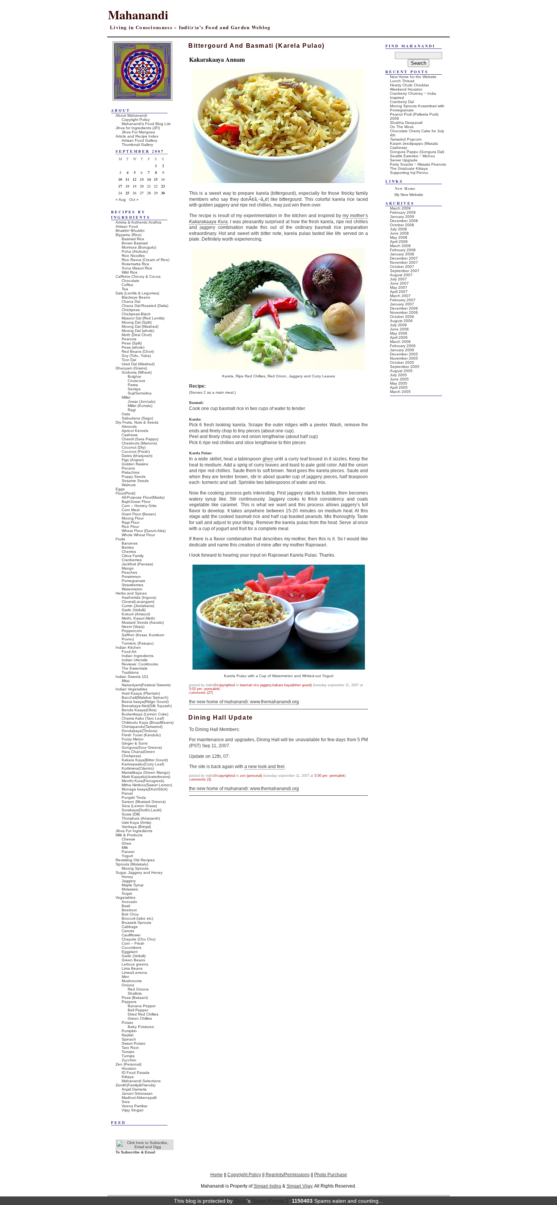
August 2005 (401, 371)
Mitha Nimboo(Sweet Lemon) (147, 785)
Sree (126, 1102)
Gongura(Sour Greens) (142, 747)
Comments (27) (201, 693)
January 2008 (402, 254)
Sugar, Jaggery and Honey (139, 872)
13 (142, 179)
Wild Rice (130, 272)
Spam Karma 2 (270, 1201)
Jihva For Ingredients (134, 831)
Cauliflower (131, 935)
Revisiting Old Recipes (135, 860)
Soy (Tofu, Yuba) (136, 356)
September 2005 (404, 367)
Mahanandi (138, 14)
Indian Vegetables (131, 689)
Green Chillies (140, 1018)
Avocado (129, 902)
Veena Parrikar (134, 1106)
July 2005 (398, 375)
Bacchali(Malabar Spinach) (145, 697)
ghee (268, 459)
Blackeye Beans (136, 297)
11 (127, 179)
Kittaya (128, 1077)
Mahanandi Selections (141, 1081)
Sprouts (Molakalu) (132, 864)
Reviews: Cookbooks (140, 664)
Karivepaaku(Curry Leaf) (143, 764)
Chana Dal (131, 301)
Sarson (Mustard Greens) (144, 802)
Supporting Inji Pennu (409, 173)
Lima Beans (132, 968)
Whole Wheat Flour (138, 535)
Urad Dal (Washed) (138, 364)
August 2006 (401, 321)
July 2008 (398, 229)
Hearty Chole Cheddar (409, 85)
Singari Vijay (299, 1185)
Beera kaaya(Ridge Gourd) (145, 702)
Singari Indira (267, 1185)
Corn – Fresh (133, 943)
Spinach (129, 1039)
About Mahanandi (131, 115)
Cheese (128, 839)
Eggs (120, 489)
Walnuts (129, 485)
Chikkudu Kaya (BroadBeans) (148, 722)
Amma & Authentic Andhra (138, 222)
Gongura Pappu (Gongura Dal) (417, 152)
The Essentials (134, 668)
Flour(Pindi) (125, 493)
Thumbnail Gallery (137, 144)
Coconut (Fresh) (136, 451)
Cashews (130, 435)
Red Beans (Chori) (138, 351)
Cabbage (130, 927)
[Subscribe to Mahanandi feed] (145, 1147)
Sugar (127, 893)
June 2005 (399, 379)
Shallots (135, 993)
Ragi (132, 410)
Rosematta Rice (135, 264)
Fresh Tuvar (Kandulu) (141, 735)
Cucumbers (131, 947)
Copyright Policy (136, 119)
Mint (125, 977)
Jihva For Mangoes (138, 132)
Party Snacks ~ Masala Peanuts (418, 164)
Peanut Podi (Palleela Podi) (414, 114)
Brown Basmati (135, 243)
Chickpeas (131, 310)
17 (120, 186)
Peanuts (129, 339)
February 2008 (403, 250)
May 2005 (398, 383)
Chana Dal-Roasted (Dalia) (145, 306)
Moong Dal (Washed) (140, 326)
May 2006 (398, 333)
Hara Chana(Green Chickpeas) (138, 754)
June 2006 (399, 329)
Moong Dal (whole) (138, 331)
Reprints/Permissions (288, 1174)
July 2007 (398, 279)
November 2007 (404, 262)
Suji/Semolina (140, 393)
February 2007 (403, 300)
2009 (394, 118)
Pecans (128, 468)
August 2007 (401, 275)
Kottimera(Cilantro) (138, 768)
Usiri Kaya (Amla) (136, 822)
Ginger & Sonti (134, 743)
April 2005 (399, 387)
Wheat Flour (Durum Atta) (144, 531)
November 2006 (404, 312)
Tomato (128, 1052)
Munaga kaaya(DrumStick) (144, 789)
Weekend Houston (406, 89)
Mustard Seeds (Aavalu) (143, 622)
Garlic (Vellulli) (134, 610)
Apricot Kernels (135, 431)
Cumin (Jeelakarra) (138, 606)
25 (127, 193)
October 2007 (402, 266)
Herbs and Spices (131, 593)
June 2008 (399, 233)
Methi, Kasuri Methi (138, 618)
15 (156, 179)
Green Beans (133, 960)
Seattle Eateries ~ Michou (412, 156)
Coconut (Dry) (134, 447)
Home (216, 1174)
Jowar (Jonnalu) (141, 401)
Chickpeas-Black (136, 314)
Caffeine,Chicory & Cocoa (138, 276)
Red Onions (138, 989)
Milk (125, 847)
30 (163, 193)
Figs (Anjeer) (133, 460)
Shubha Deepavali (406, 123)
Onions (128, 985)
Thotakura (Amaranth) (141, 818)
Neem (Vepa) (133, 626)
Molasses (130, 889)
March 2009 (400, 208)
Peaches (129, 572)
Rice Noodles (133, 256)
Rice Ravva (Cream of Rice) (145, 260)
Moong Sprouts (135, 868)
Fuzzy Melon (133, 739)
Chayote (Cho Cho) (138, 939)
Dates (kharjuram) (137, 456)
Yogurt (127, 856)
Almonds (129, 426)
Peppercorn (132, 631)
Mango (128, 568)
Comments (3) (200, 779)
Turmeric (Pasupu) (137, 643)
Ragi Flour (130, 522)
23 (163, 186)
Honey (127, 877)
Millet (126, 397)
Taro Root (130, 1047)
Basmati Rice (249, 685)
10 (120, 179)
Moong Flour (133, 518)
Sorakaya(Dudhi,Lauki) (141, 810)
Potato (127, 1022)
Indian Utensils (134, 660)
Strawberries (132, 585)
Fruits (120, 539)
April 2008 (399, 241)
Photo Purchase (330, 1174)
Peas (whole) (133, 347)
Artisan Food (127, 226)
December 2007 (404, 258)
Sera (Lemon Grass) (139, 806)
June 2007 (399, 283)
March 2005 (400, 392)
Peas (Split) (132, 343)
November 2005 (404, 358)
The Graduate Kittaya (409, 168)
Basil (126, 906)
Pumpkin (129, 1031)
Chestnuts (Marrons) (139, 443)
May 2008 (398, 237)
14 (149, 179)
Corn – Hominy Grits (139, 506)
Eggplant (130, 952)
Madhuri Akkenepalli (139, 1097)
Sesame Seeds (135, 481)
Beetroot (129, 910)
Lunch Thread (402, 81)
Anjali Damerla (134, 1089)
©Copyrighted (224, 685)
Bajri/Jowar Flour (136, 501)
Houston (129, 1068)
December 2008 (404, 221)
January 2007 (402, 304)
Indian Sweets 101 (132, 676)
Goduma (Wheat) (137, 372)
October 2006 (402, 317)
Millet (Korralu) (140, 406)
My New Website (408, 194)
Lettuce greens (135, 964)
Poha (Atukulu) (135, 251)
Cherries (129, 551)
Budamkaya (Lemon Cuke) (145, 714)
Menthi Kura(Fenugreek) (143, 781)
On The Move (402, 127)
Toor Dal (129, 360)
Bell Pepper (138, 1010)
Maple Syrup (133, 885)
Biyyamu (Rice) (128, 235)
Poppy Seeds (134, 476)
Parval (127, 793)
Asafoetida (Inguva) (139, 597)
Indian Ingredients (137, 656)
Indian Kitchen (128, 647)
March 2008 (400, 246)
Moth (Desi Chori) (137, 335)
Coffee (127, 285)
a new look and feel (264, 766)
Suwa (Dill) (131, 814)
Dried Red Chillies (143, 1014)
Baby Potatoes (141, 1027)
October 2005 (402, 362)
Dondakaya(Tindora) (139, 731)
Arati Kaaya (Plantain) (141, 693)
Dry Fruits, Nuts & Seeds (137, 422)
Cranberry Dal (402, 102)
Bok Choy (130, 914)
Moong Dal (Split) (137, 322)
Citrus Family (133, 556)
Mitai (126, 681)
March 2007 (400, 296)
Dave (240, 1201)
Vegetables (125, 897)
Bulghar (134, 376)
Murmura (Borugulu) (139, 247)
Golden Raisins (135, 464)
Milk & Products (129, 835)
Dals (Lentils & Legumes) (137, 293)
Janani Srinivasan (137, 1093)
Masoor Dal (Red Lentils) (143, 318)
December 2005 (404, 354)
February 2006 (403, 346)
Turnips (128, 1056)
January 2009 (402, 216)
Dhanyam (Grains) (131, 368)
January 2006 (402, 350)
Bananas (130, 543)
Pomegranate (134, 581)
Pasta (133, 385)
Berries (128, 547)
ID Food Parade (136, 1072)
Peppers (129, 1002)
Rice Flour (130, 526)
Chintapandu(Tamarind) (142, 727)
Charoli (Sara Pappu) (140, 439)
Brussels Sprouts (136, 922)
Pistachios (130, 472)
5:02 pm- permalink (204, 689)
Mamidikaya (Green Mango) (146, 772)
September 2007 (404, 271)
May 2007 (398, 287)
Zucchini (129, 1060)
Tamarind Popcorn (406, 139)
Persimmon (131, 576)
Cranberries (132, 560)
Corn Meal (130, 510)
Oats (126, 414)
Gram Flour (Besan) (139, 514)
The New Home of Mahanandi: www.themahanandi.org (244, 701)
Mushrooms (132, 981)
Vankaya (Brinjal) (136, 827)
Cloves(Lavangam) (138, 601)
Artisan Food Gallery (139, 140)
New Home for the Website (413, 77)
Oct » (134, 199)
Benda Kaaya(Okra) (139, 710)
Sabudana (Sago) (137, 418)
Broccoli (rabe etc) (137, 918)
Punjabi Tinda (134, 797)
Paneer (128, 852)
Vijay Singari (132, 1110)
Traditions (130, 672)
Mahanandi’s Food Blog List (146, 124)
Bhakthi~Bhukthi (130, 230)
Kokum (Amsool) (136, 614)
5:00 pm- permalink (329, 776)
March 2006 (400, 342)
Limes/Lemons (134, 972)
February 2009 (403, 212)
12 (134, 179)
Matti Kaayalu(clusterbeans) (146, 777)
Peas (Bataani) (135, 997)
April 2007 (399, 292)
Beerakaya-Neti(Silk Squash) (147, 706)
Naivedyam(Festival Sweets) (146, 685)
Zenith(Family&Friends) (135, 1085)
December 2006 (404, 308)
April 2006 (399, 337)
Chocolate (130, 281)
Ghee (126, 843)
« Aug (121, 199)
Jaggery (265, 685)
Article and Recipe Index (137, 136)
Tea (125, 289)
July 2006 (398, 325)
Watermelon (132, 589)
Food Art (129, 651)
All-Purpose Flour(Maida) (143, 497)
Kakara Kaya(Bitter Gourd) (292, 685)
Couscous (136, 381)
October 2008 (402, 225)
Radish (128, 1035)
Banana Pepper (142, 1006)
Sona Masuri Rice (137, 268)
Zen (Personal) (251, 776)
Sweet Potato (134, 1043)
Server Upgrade (404, 160)
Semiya (134, 389)
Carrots (128, 931)
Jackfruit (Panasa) (137, 564)
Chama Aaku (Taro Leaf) (143, 718)
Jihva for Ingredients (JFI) (138, 128)
